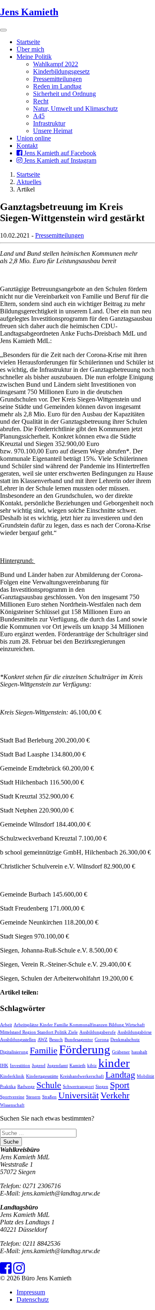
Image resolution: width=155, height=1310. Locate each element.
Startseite (28, 41)
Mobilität (145, 1076)
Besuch (56, 1039)
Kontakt (27, 145)
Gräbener (121, 1052)
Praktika (8, 1086)
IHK (4, 1065)
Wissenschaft (12, 1105)
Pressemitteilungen (57, 78)
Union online (34, 138)
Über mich (30, 49)
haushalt (139, 1052)
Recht (40, 101)
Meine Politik (34, 56)
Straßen (49, 1097)
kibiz (92, 1065)
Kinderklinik (12, 1076)
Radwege (26, 1086)
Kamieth (77, 1065)
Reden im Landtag (57, 86)
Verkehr (114, 1095)
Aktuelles (29, 181)
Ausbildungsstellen (18, 1039)
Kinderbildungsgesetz (61, 71)
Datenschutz (33, 1299)
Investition (20, 1065)
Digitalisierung (14, 1052)
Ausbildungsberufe (97, 1032)
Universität (78, 1095)
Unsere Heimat (52, 130)
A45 (39, 115)
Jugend (38, 1065)
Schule (48, 1085)
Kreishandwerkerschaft (82, 1076)
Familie (43, 1050)
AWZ (43, 1039)
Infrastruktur (49, 123)
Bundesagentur (78, 1039)
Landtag (120, 1075)
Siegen (101, 1086)
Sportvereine (12, 1097)
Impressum (31, 1292)
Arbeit (6, 1025)
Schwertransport (78, 1086)
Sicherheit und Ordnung (64, 93)
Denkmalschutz (125, 1039)
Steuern (33, 1097)
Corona (102, 1039)
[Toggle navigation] (3, 30)
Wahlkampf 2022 (55, 64)
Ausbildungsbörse (134, 1032)
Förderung (84, 1049)
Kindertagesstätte (42, 1076)
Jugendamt (57, 1065)
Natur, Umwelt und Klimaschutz (75, 108)
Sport (119, 1085)
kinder (114, 1062)
